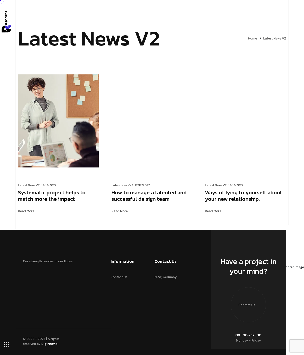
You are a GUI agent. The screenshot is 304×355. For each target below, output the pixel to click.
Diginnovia (49, 343)
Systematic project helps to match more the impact (52, 196)
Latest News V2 (274, 38)
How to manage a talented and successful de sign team (149, 196)
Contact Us (119, 276)
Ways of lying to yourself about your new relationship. (243, 196)
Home (252, 38)
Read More (26, 211)
